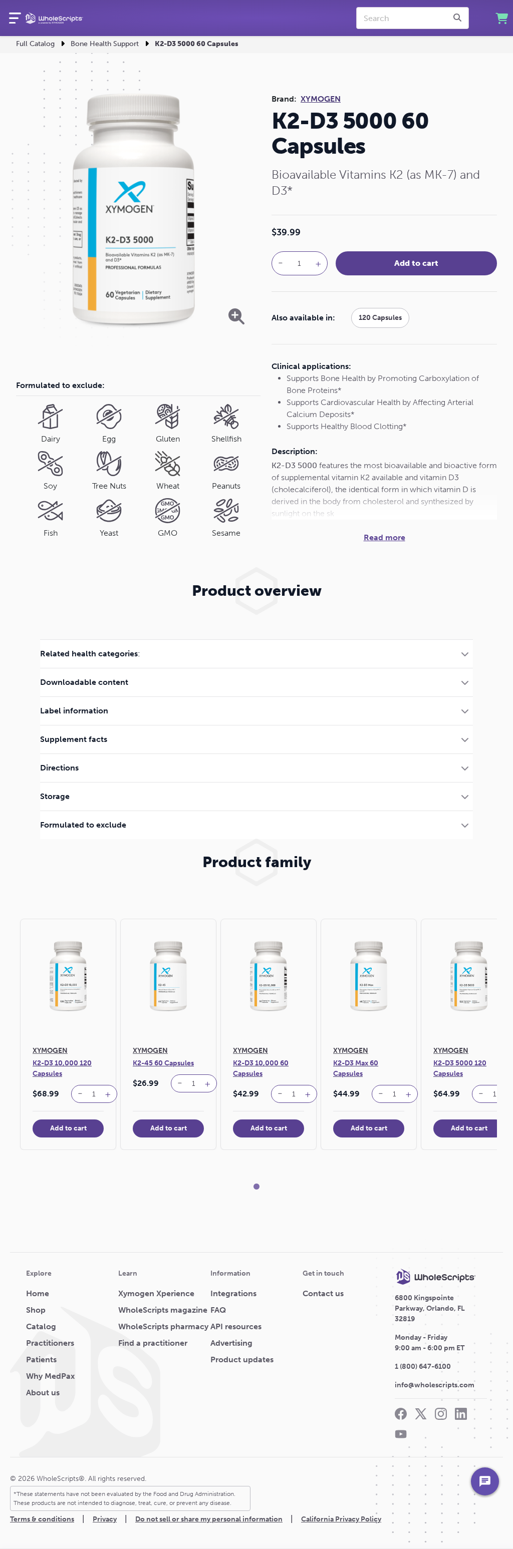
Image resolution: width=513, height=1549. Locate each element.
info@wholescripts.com (434, 1385)
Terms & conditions (42, 1519)
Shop (36, 1310)
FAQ (218, 1310)
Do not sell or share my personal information (209, 1519)
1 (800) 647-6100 (423, 1366)
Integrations (233, 1293)
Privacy (105, 1519)
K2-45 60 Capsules (163, 1063)
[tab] (256, 653)
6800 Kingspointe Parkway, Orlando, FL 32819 (430, 1308)
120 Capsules (380, 317)
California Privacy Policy (341, 1519)
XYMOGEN (321, 99)
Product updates (242, 1359)
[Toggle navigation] (15, 18)
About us (43, 1392)
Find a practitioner (152, 1343)
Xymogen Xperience (156, 1293)
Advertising (231, 1343)
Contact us (323, 1293)
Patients (41, 1359)
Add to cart (416, 263)
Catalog (41, 1326)
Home (37, 1293)
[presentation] (458, 18)
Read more (384, 537)
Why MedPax (50, 1376)
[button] (256, 653)
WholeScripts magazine (162, 1310)
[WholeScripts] (54, 18)
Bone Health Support (105, 44)
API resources (236, 1326)
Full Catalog (35, 44)
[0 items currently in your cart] (501, 18)
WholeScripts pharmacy (163, 1326)
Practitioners (50, 1343)
